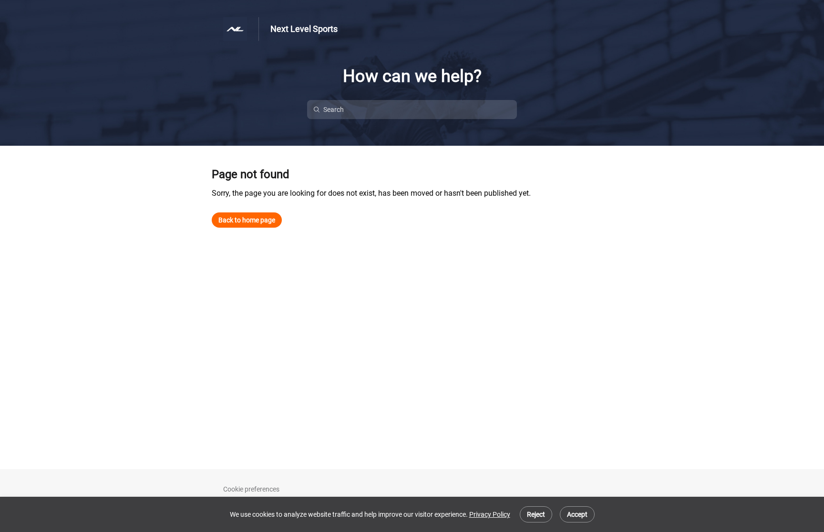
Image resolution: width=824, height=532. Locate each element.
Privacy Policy (489, 514)
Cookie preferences (251, 489)
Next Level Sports (304, 29)
